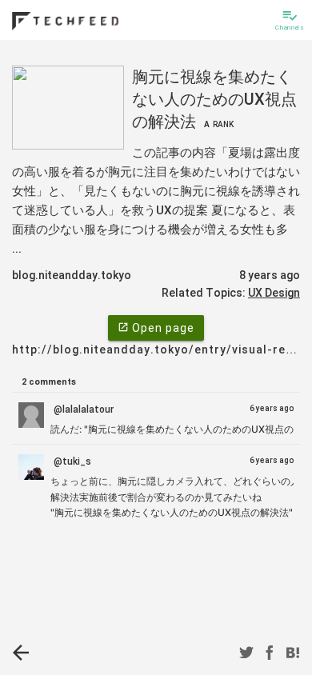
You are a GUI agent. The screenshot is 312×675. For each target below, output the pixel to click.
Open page (156, 328)
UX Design (274, 292)
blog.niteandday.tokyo (71, 275)
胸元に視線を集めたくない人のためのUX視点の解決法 (214, 99)
